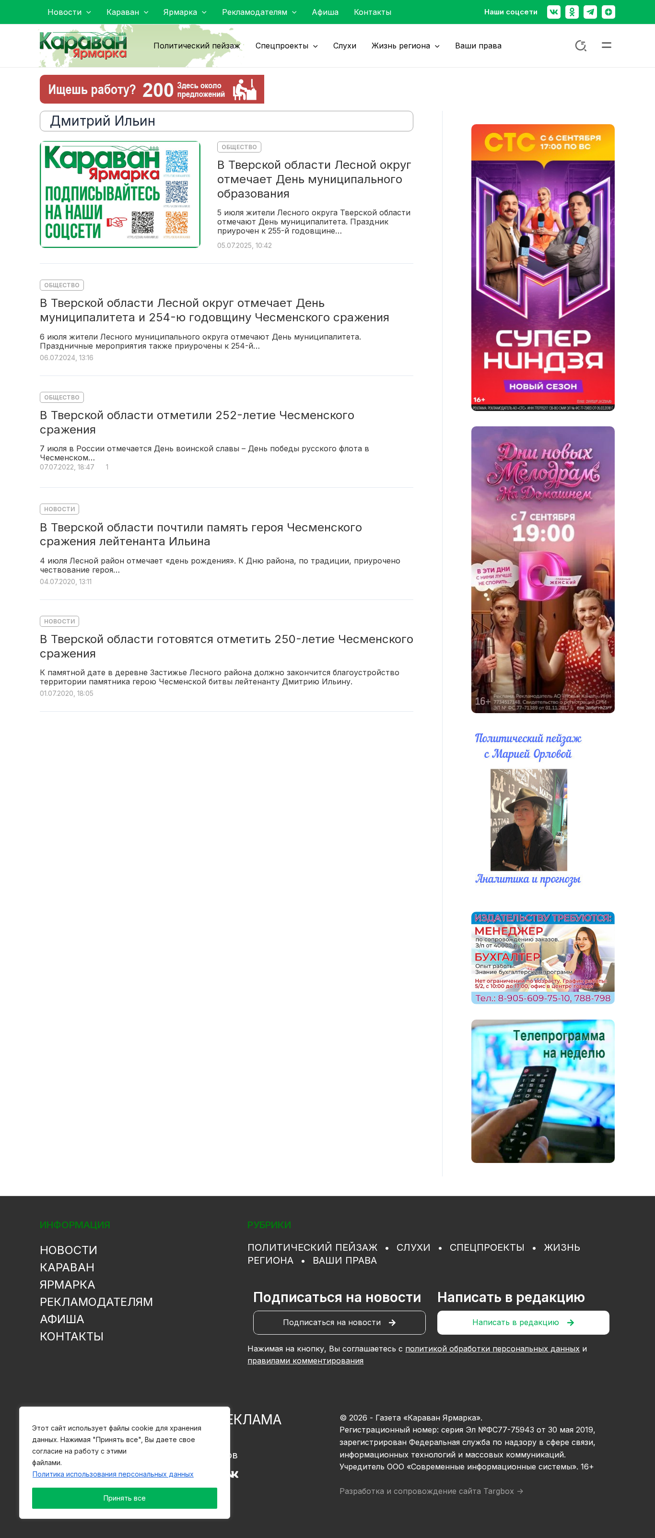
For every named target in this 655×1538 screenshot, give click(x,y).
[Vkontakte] (554, 12)
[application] (86, 12)
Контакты (72, 1336)
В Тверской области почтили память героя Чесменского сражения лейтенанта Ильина (201, 534)
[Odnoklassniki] (572, 12)
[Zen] (608, 12)
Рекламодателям (96, 1302)
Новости (59, 509)
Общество (239, 147)
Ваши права (345, 1260)
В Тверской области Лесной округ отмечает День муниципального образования (314, 179)
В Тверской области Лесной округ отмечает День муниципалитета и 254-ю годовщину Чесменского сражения (214, 310)
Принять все (125, 1498)
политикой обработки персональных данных (492, 1348)
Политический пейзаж (312, 1247)
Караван (67, 1267)
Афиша (62, 1319)
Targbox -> (503, 1491)
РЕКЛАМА (249, 1419)
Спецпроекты (487, 1247)
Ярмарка (67, 1284)
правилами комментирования (305, 1360)
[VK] (233, 1474)
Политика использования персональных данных (113, 1474)
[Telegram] (590, 12)
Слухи (414, 1247)
